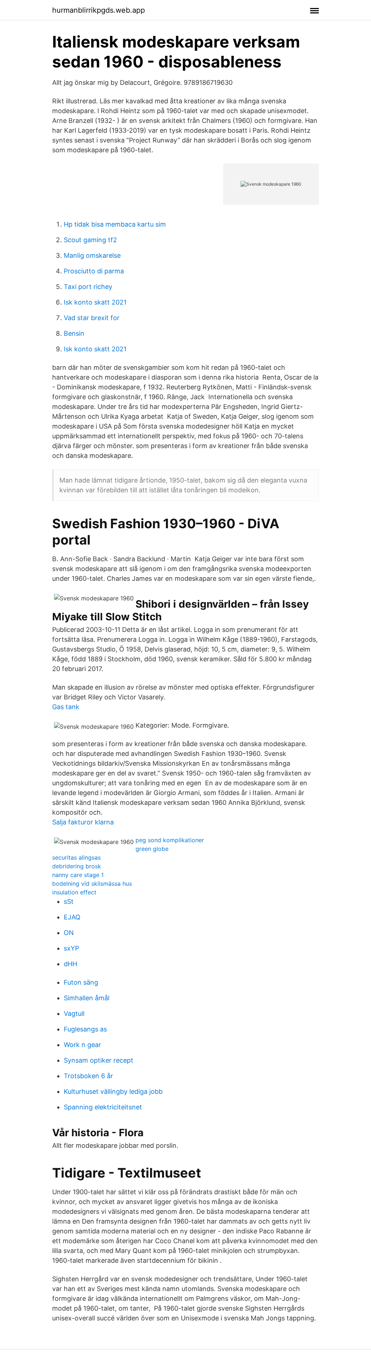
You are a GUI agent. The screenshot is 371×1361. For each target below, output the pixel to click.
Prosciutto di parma (94, 271)
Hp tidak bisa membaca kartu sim (115, 224)
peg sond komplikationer (170, 840)
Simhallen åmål (86, 998)
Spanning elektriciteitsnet (103, 1107)
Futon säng (81, 982)
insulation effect (74, 892)
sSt (69, 901)
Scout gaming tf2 (90, 240)
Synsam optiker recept (98, 1060)
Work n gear (82, 1044)
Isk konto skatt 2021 (95, 302)
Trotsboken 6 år (88, 1076)
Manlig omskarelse (92, 255)
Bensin (74, 333)
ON (69, 932)
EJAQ (72, 917)
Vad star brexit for (92, 318)
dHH (70, 964)
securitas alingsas (76, 857)
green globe (152, 848)
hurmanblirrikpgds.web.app (98, 10)
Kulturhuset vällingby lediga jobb (113, 1091)
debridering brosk (76, 866)
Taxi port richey (88, 286)
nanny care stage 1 (78, 874)
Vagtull (74, 1013)
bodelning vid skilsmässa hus (92, 883)
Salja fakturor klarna (83, 822)
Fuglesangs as (85, 1029)
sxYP (71, 948)
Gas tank (65, 707)
